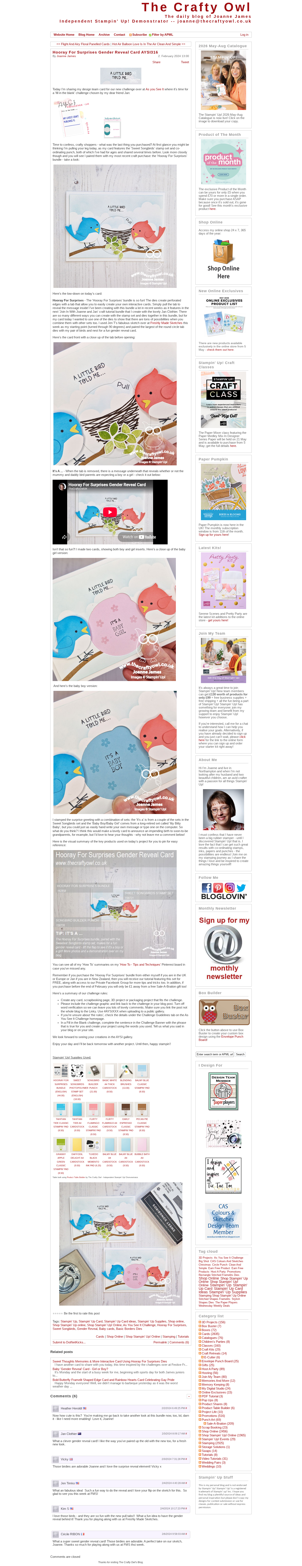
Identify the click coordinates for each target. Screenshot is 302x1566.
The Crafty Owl (197, 7)
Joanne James (66, 56)
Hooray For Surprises (171, 1325)
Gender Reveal (87, 1328)
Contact (119, 34)
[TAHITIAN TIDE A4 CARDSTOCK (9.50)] (77, 1103)
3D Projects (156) (213, 1322)
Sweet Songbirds (64, 1328)
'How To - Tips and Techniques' (140, 964)
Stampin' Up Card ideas (120, 1321)
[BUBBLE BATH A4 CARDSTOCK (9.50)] (142, 1138)
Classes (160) (211, 1345)
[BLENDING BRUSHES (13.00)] (126, 1065)
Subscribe (139, 34)
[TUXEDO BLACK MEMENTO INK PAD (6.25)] (93, 1138)
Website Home (64, 34)
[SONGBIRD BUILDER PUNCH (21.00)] (93, 1065)
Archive (104, 34)
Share (156, 62)
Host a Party (218, 1271)
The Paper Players (226, 1302)
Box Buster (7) (211, 1326)
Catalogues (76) (212, 1337)
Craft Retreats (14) (214, 1353)
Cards (100, 1336)
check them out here (220, 349)
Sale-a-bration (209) (220, 1423)
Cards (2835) (210, 1334)
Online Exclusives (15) (217, 1392)
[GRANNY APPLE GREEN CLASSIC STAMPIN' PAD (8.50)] (61, 1138)
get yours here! (218, 620)
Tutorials (183, 1336)
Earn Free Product (219, 1268)
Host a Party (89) (213, 1369)
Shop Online (115, 1336)
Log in (244, 34)
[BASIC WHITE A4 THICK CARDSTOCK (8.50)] (109, 1065)
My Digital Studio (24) (216, 1388)
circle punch (219, 1264)
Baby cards (106, 1328)
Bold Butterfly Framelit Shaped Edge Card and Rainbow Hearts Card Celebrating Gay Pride (113, 1380)
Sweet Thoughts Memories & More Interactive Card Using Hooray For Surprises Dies (110, 1361)
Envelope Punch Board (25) (220, 1361)
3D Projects (206, 1257)
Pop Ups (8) (210, 1400)
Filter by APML (162, 34)
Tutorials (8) (210, 1454)
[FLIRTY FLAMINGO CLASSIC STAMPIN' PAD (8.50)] (93, 1103)
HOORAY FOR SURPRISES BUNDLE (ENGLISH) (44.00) (61, 1088)
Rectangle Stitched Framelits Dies (219, 1274)
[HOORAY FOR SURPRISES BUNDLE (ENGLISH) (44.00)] (61, 1065)
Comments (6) (179, 1342)
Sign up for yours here (213, 534)
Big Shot (204, 1261)
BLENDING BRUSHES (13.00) (126, 1084)
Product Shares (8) (214, 1404)
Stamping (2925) (213, 1443)
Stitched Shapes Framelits (214, 1298)
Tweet (185, 62)
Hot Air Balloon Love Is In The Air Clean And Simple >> (148, 44)
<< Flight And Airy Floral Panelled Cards (83, 44)
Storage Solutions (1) (216, 1447)
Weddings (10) (211, 1466)
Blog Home (86, 34)
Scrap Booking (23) (215, 1427)
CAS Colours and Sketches (226, 1261)
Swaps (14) (209, 1451)
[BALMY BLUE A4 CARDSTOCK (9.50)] (109, 1138)
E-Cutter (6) (212, 1357)
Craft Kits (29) (211, 1349)
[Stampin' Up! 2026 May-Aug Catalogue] (223, 109)
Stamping (169, 1336)
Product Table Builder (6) (218, 1408)
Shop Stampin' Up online (69, 1325)
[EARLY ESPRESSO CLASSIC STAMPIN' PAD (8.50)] (126, 1103)
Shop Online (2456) (215, 1431)
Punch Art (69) (211, 1419)
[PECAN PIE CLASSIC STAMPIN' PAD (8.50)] (142, 1103)
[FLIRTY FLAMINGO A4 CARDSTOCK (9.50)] (109, 1103)
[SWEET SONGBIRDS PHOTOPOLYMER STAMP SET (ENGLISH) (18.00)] (77, 1065)
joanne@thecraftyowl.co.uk (215, 21)
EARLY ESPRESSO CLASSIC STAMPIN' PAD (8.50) (125, 1126)
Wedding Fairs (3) (214, 1462)
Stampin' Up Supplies (152, 1321)
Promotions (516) (213, 1415)
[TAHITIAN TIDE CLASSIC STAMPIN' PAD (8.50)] (61, 1103)
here (213, 209)
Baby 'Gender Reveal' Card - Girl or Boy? (80, 1369)
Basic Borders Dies (129, 1328)
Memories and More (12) (218, 1380)
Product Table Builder (76, 1177)
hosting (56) (210, 1373)
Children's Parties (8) (216, 1341)
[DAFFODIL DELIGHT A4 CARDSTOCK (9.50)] (77, 1138)
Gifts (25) (208, 1365)
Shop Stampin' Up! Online (104, 1325)
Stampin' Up (69, 1321)
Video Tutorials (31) (215, 1458)
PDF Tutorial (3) (212, 1396)
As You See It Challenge (139, 1325)
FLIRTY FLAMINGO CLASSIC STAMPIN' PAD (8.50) (93, 1126)
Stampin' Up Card (91, 1321)
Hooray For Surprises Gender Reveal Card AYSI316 (105, 52)
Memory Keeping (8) (215, 1384)
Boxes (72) (209, 1330)
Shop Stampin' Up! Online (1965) (224, 1435)
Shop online (176, 1321)
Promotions (234, 1271)
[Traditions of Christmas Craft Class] (223, 427)
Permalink (160, 1342)
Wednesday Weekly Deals (214, 1305)
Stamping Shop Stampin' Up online (222, 1295)
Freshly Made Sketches (166, 323)
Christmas (205, 1264)
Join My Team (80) (214, 1376)
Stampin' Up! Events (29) (218, 1439)
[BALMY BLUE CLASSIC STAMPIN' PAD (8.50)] (142, 1065)
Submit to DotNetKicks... (69, 1342)
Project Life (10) (212, 1412)
